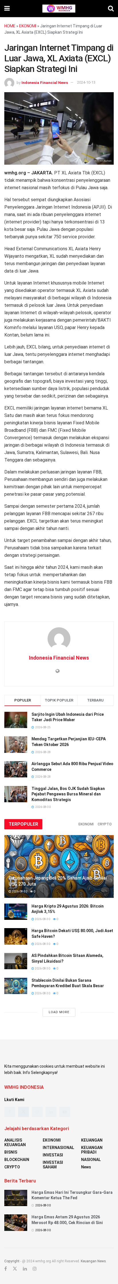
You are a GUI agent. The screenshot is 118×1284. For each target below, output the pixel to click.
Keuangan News (93, 1261)
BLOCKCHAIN (16, 1159)
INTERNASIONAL (58, 1147)
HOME (9, 26)
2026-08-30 (19, 891)
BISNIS (10, 1152)
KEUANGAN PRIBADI (92, 1149)
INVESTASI (53, 1155)
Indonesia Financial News (44, 82)
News (86, 1167)
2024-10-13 (86, 82)
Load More (59, 1012)
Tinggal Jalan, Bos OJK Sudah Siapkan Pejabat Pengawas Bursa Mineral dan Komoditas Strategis (68, 794)
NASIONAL (91, 1159)
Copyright (11, 1261)
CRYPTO (105, 824)
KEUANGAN (92, 1140)
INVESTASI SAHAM (53, 1164)
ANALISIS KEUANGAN (15, 1142)
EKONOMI (27, 26)
